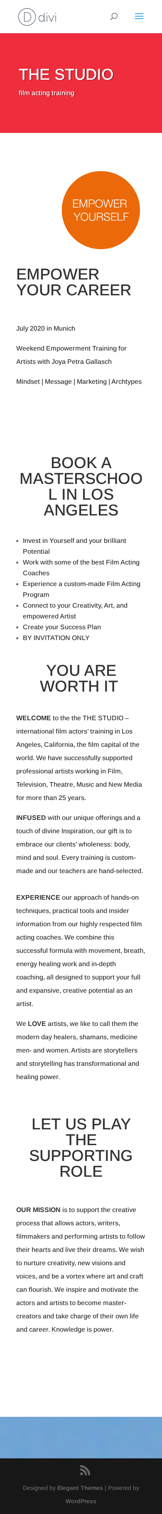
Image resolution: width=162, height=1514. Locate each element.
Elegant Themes (80, 1488)
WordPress (81, 1501)
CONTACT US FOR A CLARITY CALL (81, 1366)
